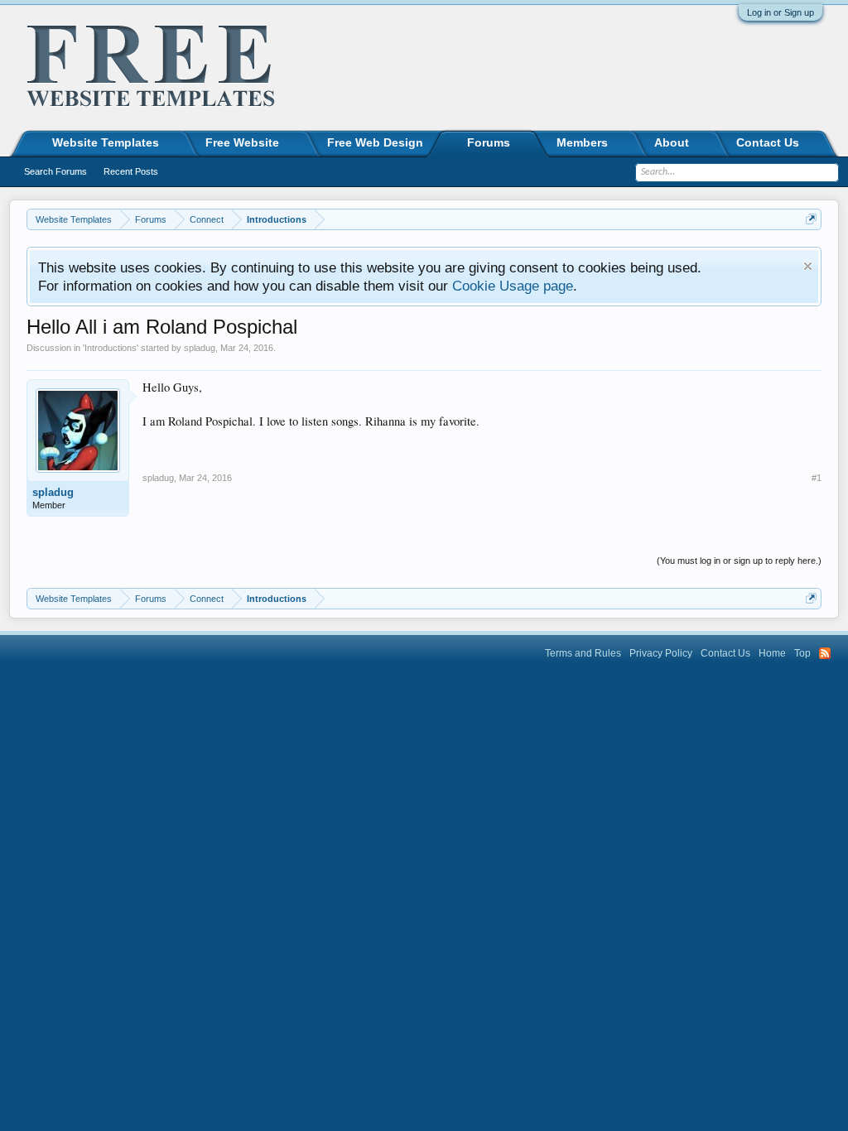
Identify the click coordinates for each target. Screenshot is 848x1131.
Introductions (110, 348)
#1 (817, 478)
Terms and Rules (583, 653)
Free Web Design (375, 142)
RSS (825, 653)
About (671, 142)
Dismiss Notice (808, 266)
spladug (199, 348)
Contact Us (767, 142)
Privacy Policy (660, 653)
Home (772, 653)
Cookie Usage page (512, 285)
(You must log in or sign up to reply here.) (739, 561)
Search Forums (55, 171)
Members (582, 142)
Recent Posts (131, 171)
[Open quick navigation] (811, 219)
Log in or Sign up (780, 12)
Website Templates (105, 142)
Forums (488, 142)
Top (802, 653)
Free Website (242, 142)
